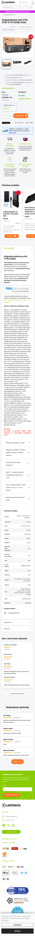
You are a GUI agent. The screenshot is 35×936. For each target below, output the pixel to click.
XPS (29, 598)
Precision (24, 598)
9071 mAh (27, 534)
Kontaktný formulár (11, 832)
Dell (29, 585)
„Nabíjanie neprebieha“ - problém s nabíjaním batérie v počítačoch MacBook (15, 452)
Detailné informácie (8, 88)
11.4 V (28, 542)
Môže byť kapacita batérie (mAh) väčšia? (15, 499)
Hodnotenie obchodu (17, 707)
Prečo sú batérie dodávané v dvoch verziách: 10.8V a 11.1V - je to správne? (16, 487)
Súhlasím (17, 931)
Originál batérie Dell (13, 613)
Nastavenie (17, 925)
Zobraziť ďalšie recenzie (17, 693)
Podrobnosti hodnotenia (25, 26)
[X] (8, 825)
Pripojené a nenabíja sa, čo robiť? (15, 443)
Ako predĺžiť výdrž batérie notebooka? (13, 464)
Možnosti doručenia (24, 98)
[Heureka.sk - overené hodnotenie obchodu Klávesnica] (17, 912)
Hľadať (30, 7)
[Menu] (32, 2)
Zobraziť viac (17, 762)
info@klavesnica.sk (11, 816)
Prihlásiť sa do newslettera (11, 794)
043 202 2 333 (10, 820)
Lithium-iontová (25, 565)
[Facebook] (3, 825)
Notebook (28, 603)
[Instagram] (12, 825)
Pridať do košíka (19, 115)
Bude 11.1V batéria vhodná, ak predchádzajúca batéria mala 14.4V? (15, 474)
